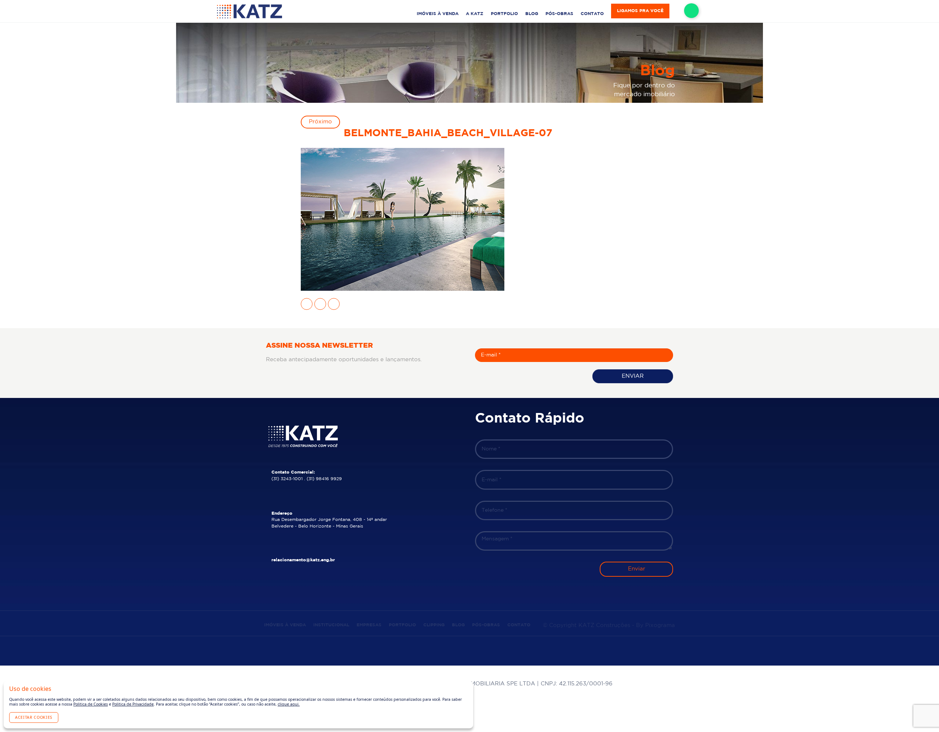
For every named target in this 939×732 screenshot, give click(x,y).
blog (531, 14)
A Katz (474, 14)
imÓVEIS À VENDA (437, 14)
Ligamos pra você (640, 11)
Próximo (320, 121)
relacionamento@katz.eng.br (303, 560)
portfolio (504, 14)
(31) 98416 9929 (324, 479)
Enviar (633, 376)
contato (592, 14)
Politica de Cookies (90, 704)
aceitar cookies (33, 717)
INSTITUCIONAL (331, 625)
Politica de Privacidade (133, 704)
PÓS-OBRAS (559, 14)
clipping (434, 625)
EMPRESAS (369, 625)
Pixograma (660, 625)
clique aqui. (289, 704)
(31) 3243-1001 (287, 479)
